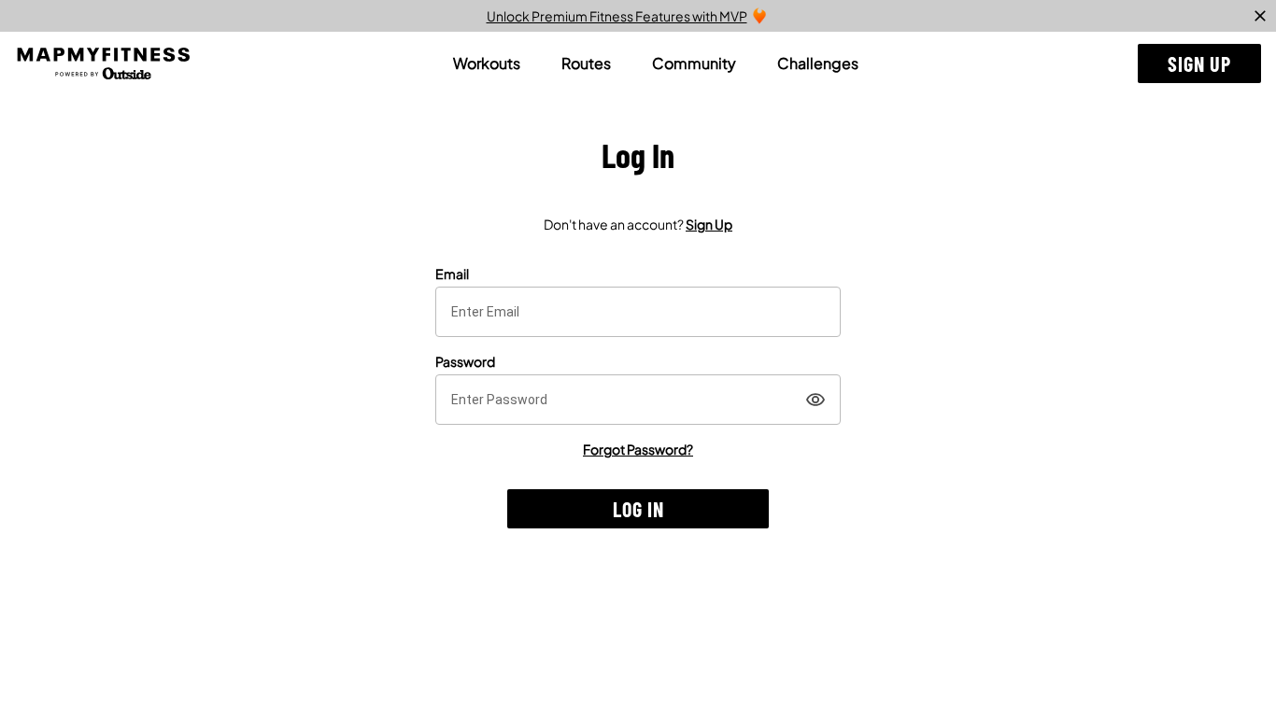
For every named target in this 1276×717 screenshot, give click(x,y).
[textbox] (638, 312)
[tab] (487, 63)
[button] (1199, 63)
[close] (1260, 16)
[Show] (815, 399)
